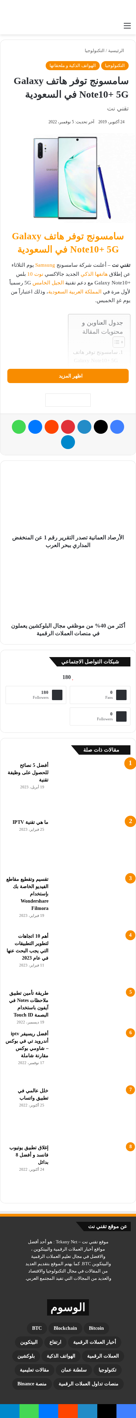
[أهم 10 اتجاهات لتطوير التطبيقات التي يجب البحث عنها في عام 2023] (92, 958)
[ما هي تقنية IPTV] (92, 845)
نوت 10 (35, 274)
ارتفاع (55, 1342)
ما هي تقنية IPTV (30, 822)
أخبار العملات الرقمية (94, 1342)
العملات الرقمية (103, 1356)
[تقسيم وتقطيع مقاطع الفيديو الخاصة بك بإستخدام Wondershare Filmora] (92, 902)
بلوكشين (26, 1356)
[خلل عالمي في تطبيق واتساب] (92, 1113)
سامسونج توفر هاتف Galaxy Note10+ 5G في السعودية (95, 360)
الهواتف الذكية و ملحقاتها (73, 65)
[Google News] (68, 400)
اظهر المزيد (70, 376)
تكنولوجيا (107, 1370)
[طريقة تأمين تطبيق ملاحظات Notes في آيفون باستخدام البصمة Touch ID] (92, 1007)
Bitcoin (96, 1328)
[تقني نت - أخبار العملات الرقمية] (103, 9)
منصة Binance (32, 1383)
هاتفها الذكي (94, 274)
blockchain (65, 1328)
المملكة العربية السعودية (74, 292)
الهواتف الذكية (61, 1356)
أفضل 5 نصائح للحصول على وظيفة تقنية (28, 772)
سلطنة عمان (74, 1370)
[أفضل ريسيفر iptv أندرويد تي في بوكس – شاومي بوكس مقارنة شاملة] (92, 1056)
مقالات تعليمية (34, 1370)
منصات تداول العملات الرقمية (89, 1383)
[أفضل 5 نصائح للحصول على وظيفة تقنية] (92, 788)
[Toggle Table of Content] (115, 342)
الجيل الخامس (48, 282)
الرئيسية (116, 50)
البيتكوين (29, 1342)
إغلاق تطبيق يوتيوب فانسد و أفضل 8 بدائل (28, 1155)
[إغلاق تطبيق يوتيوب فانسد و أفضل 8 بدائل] (92, 1170)
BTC (37, 1328)
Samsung (45, 265)
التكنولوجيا (95, 50)
